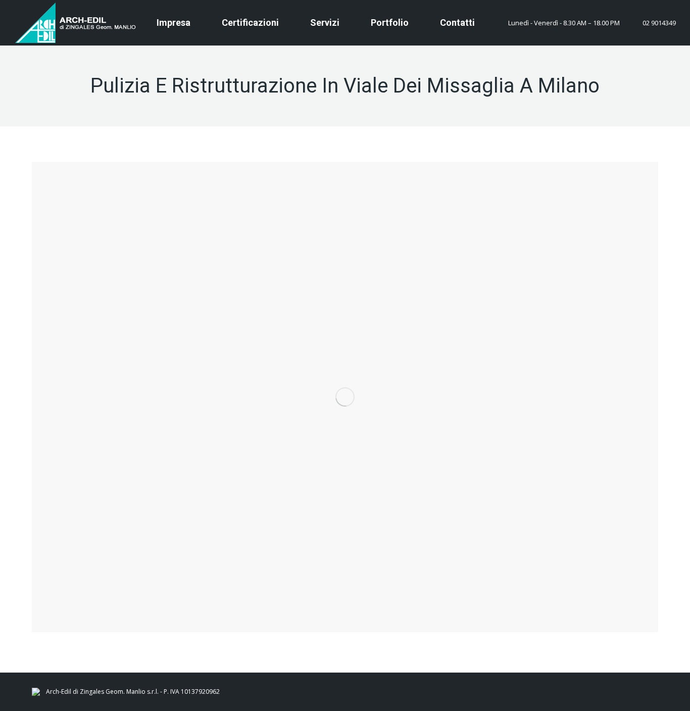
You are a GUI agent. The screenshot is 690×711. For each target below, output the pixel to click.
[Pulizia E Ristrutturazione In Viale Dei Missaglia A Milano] (345, 397)
